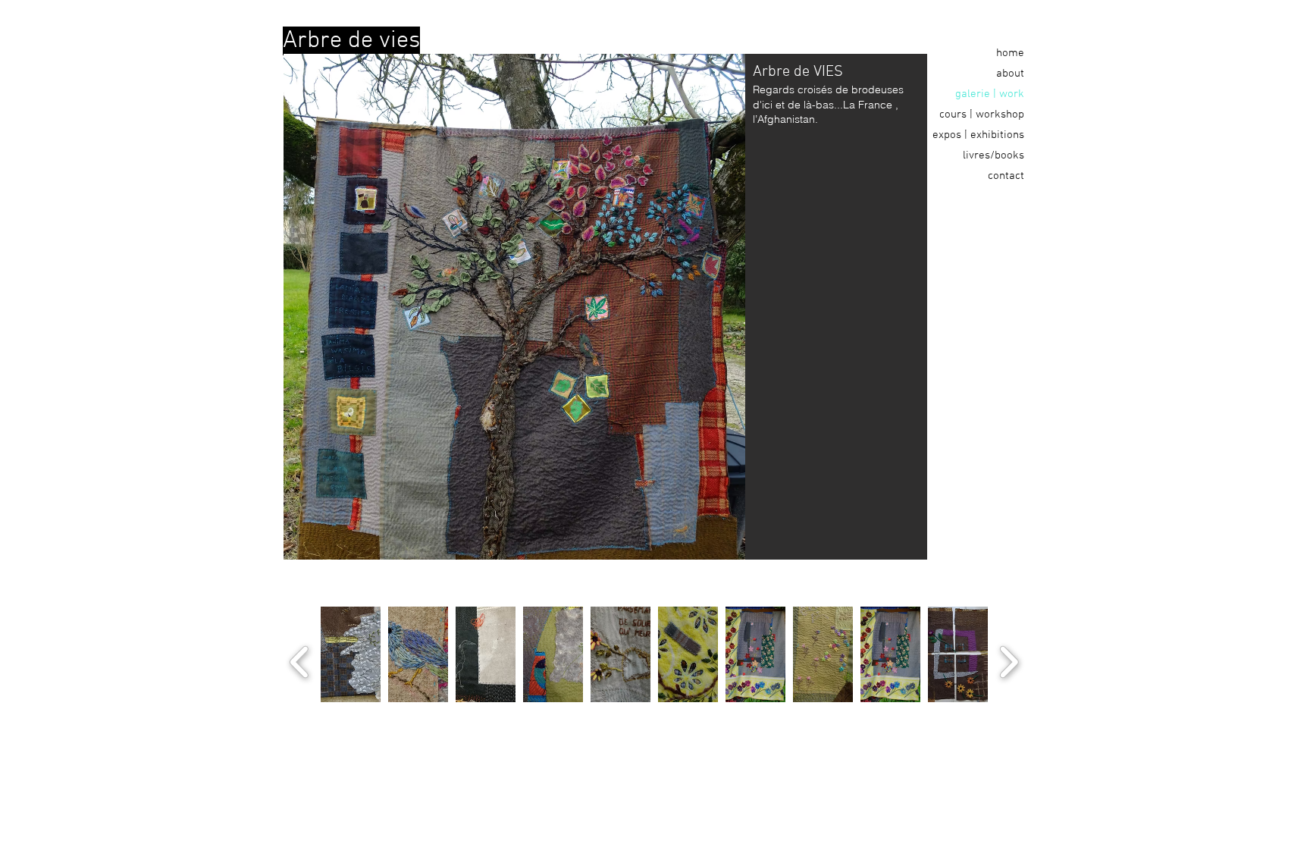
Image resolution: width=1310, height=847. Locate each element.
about (1010, 73)
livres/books (993, 155)
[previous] (300, 660)
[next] (1009, 660)
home (1010, 53)
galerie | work (989, 94)
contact (1006, 176)
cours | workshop (981, 114)
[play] (960, 712)
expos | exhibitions (978, 135)
